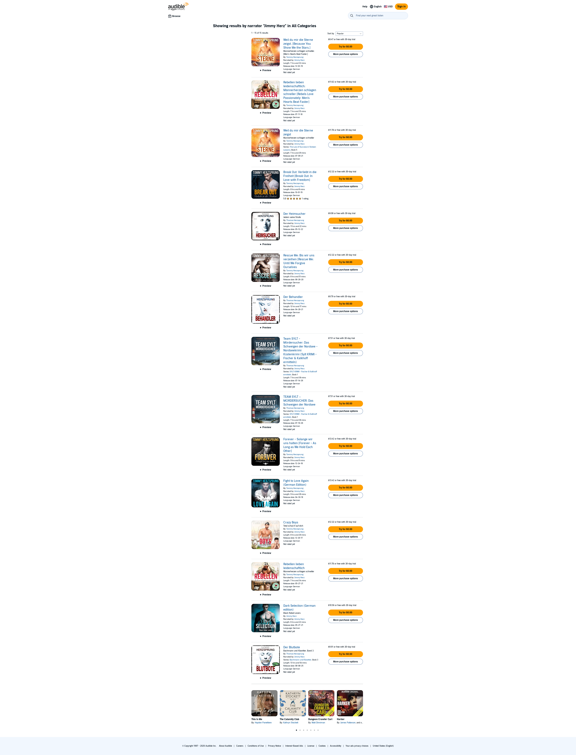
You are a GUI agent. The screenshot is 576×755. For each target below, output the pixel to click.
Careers (239, 746)
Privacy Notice (274, 746)
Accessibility (335, 746)
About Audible (225, 746)
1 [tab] (296, 730)
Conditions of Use (256, 746)
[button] (345, 47)
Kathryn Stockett (290, 722)
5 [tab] (310, 730)
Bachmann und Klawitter (300, 660)
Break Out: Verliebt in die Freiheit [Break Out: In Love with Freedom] (299, 176)
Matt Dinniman (318, 722)
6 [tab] (314, 730)
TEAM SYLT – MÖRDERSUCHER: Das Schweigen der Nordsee (299, 400)
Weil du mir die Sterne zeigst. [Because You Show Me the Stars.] (298, 44)
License (310, 746)
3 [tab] (303, 730)
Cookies (322, 746)
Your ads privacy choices (357, 746)
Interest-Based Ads (294, 746)
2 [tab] (300, 730)
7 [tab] (318, 730)
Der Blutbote (291, 647)
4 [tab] (307, 730)
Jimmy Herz (299, 60)
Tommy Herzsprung (294, 57)
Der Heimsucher (294, 214)
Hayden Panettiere (263, 722)
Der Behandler (293, 297)
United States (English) (383, 746)
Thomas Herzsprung (295, 220)
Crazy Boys (290, 522)
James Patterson (348, 722)
